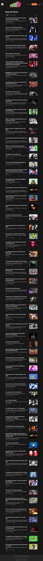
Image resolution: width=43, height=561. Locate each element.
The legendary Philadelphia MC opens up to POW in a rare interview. (16, 255)
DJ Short (9, 256)
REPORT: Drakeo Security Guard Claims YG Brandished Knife (16, 279)
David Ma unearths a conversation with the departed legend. (16, 352)
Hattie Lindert (10, 229)
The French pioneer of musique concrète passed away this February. (16, 484)
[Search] (28, 4)
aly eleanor (10, 485)
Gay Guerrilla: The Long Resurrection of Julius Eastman (17, 324)
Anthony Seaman (11, 57)
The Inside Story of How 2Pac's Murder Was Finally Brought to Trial (16, 83)
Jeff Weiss (12, 31)
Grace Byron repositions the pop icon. (12, 368)
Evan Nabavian (10, 344)
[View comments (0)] (13, 24)
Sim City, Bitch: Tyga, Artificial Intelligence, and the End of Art (16, 180)
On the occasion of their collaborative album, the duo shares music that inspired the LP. (16, 530)
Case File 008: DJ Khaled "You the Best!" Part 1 (16, 188)
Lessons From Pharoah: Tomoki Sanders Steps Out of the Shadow (15, 334)
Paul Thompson (10, 77)
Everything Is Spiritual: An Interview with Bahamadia (15, 252)
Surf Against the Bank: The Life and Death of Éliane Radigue (16, 481)
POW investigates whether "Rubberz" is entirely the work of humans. (16, 548)
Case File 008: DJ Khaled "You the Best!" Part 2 (16, 138)
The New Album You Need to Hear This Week (16, 261)
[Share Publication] (30, 4)
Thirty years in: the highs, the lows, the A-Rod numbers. (16, 427)
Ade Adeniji (10, 174)
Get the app (26, 557)
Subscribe (34, 4)
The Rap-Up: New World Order (13, 288)
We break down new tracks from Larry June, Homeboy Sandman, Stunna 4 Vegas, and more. (15, 394)
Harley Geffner (10, 218)
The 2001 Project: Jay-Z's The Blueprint (15, 408)
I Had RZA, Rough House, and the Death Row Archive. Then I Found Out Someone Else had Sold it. (16, 438)
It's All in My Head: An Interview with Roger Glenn (16, 315)
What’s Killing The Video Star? (13, 53)
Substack (17, 559)
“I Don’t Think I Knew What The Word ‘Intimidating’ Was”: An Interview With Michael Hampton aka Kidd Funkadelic (17, 63)
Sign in (39, 4)
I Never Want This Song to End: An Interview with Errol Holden (16, 196)
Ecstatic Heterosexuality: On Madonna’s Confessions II (15, 366)
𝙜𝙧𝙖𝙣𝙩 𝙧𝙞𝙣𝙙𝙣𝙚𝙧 (12, 549)
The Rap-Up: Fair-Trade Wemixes (14, 392)
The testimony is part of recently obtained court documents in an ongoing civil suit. (16, 282)
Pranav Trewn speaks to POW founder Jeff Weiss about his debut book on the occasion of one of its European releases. (16, 273)
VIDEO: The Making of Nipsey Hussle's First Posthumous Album (16, 119)
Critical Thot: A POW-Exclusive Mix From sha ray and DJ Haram (16, 527)
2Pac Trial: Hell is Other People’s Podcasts (16, 45)
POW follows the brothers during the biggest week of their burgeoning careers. (16, 21)
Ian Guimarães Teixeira (12, 504)
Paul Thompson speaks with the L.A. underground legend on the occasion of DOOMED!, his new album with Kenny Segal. (16, 113)
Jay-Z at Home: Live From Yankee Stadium (16, 384)
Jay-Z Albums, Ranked (11, 400)
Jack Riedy (10, 68)
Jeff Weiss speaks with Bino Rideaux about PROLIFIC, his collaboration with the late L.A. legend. (16, 122)
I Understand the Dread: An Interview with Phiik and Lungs (16, 451)
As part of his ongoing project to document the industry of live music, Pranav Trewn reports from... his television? (16, 103)
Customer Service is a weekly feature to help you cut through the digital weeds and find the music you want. (17, 263)
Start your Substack (19, 557)
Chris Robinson (10, 319)
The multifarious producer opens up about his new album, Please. (16, 236)
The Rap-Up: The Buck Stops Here (14, 490)
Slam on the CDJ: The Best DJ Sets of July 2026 (16, 129)
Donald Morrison (11, 387)
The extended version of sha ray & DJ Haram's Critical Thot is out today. (16, 76)
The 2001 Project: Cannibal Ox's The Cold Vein (16, 518)
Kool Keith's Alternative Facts (13, 341)
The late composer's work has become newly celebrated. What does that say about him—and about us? (16, 327)
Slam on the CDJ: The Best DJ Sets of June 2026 (16, 375)
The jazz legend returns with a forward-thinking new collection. (15, 318)
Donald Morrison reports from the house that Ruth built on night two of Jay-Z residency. (16, 386)
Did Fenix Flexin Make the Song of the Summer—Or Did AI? (17, 545)
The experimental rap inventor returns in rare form (15, 343)
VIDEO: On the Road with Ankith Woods (15, 146)
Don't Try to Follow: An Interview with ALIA (16, 509)
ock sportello (10, 183)
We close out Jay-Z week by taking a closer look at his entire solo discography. (16, 402)
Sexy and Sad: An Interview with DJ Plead (15, 234)
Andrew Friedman (13, 522)
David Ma (11, 353)
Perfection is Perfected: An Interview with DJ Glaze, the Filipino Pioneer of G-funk (16, 170)
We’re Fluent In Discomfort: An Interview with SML (16, 461)
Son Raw (9, 421)
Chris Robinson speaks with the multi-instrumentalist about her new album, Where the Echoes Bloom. (16, 511)
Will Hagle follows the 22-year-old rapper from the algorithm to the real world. (17, 148)
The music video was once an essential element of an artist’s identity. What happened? (16, 56)
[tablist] (11, 15)
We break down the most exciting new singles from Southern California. (17, 217)
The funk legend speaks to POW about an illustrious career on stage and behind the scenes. (16, 66)
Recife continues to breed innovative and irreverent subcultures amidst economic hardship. (15, 503)
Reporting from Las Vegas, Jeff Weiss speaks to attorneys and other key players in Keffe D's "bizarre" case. (17, 85)
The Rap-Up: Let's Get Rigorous (13, 154)
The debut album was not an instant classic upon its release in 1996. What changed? (16, 420)
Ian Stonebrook (12, 300)
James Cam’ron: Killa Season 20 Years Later (16, 296)
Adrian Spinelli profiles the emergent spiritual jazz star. (15, 336)
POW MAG (9, 124)
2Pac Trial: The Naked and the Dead (14, 27)
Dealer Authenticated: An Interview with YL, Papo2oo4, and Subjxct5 (16, 305)
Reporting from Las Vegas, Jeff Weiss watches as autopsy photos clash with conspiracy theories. (16, 29)
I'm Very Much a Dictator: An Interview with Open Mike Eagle (16, 110)
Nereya (9, 465)
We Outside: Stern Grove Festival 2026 (15, 357)
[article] (21, 21)
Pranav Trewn (10, 274)
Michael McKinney (11, 133)
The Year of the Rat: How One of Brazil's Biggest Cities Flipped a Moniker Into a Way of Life (16, 500)
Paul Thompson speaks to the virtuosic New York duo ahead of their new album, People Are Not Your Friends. (16, 454)
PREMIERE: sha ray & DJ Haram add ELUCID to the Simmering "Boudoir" (17, 73)
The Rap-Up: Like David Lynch (13, 91)
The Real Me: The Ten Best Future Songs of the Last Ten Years (16, 242)
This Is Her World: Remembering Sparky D (16, 162)
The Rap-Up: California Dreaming (14, 215)
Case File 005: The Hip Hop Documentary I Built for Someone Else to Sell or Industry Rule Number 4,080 (16, 435)
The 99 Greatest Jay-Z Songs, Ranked (15, 426)
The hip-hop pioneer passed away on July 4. (13, 163)
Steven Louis (10, 95)
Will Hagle (10, 149)
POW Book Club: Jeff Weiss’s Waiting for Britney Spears (15, 270)
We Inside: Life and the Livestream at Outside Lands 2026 (16, 100)
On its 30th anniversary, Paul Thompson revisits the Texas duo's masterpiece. (16, 209)
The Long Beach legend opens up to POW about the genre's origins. (16, 173)
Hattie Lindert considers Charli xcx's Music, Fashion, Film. (16, 228)
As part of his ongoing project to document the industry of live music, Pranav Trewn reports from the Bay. (16, 360)
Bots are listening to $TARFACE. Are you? (13, 182)
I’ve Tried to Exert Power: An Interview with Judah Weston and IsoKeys (16, 18)
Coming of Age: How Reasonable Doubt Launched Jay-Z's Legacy (15, 417)
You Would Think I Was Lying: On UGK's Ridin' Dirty (16, 206)
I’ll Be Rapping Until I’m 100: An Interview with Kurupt (16, 36)
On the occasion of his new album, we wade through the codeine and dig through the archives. (16, 245)
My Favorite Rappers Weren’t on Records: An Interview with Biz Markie (16, 350)
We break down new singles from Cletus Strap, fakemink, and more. (17, 156)
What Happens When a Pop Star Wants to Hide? (15, 226)
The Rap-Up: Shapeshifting (12, 443)
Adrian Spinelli (10, 337)
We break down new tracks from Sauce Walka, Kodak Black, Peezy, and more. (16, 492)
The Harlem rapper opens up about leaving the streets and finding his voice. (16, 199)
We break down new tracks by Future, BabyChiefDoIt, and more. (16, 445)
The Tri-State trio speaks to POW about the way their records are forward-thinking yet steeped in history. (16, 308)
